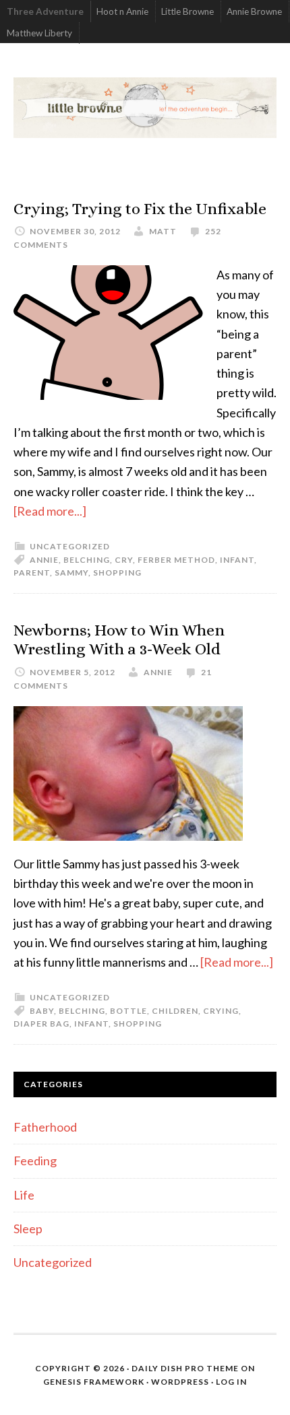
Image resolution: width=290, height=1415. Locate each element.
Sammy (71, 572)
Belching (86, 560)
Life (23, 1194)
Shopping (117, 572)
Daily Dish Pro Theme (185, 1368)
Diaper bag (41, 1024)
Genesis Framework (93, 1382)
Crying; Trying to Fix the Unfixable (139, 208)
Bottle (128, 1011)
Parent (31, 572)
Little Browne (187, 11)
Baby (42, 1011)
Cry (124, 560)
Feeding (35, 1160)
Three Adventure (45, 11)
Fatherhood (45, 1126)
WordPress (180, 1382)
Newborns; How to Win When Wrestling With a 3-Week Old (119, 640)
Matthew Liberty (39, 33)
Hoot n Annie (122, 11)
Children (175, 1011)
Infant (237, 560)
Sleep (27, 1228)
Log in (231, 1382)
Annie (44, 560)
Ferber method (176, 560)
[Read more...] (49, 511)
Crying (221, 1011)
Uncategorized (70, 546)
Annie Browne (254, 11)
